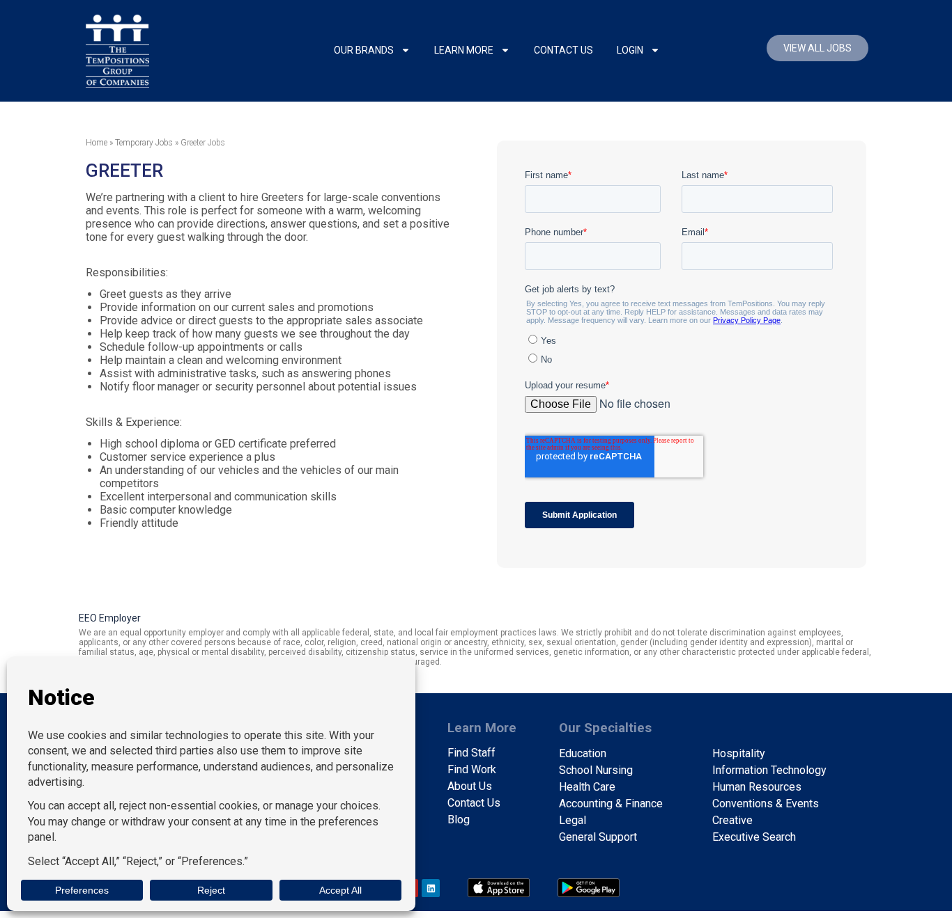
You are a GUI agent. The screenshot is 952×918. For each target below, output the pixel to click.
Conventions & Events (765, 803)
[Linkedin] (431, 888)
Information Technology (769, 770)
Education (582, 753)
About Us (469, 786)
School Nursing (596, 770)
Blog (458, 819)
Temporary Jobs (144, 143)
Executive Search (754, 837)
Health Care (587, 786)
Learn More (463, 50)
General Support (598, 837)
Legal (572, 820)
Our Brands (364, 50)
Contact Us (563, 50)
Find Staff (471, 752)
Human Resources (756, 786)
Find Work (471, 769)
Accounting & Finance (611, 803)
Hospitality (738, 753)
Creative (732, 820)
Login (630, 50)
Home (96, 143)
